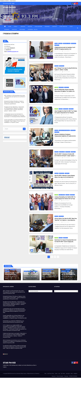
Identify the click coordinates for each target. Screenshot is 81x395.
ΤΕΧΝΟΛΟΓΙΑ (7, 271)
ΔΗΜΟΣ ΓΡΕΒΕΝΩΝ (62, 194)
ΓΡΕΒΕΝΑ (56, 87)
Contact (54, 26)
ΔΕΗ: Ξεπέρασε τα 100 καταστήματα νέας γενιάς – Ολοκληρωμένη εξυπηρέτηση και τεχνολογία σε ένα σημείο (14, 97)
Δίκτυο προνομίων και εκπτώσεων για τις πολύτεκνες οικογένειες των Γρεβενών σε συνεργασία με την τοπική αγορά (15, 341)
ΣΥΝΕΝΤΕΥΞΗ (57, 45)
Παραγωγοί (14, 29)
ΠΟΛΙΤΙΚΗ (30, 26)
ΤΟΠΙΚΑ (15, 26)
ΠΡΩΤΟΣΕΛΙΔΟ (73, 43)
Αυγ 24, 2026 (46, 276)
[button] (77, 27)
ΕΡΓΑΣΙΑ (56, 43)
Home (9, 26)
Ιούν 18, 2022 (58, 243)
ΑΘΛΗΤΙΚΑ (23, 26)
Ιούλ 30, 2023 (58, 157)
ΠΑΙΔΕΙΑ (30, 271)
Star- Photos (63, 26)
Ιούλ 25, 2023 (58, 179)
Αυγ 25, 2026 (8, 276)
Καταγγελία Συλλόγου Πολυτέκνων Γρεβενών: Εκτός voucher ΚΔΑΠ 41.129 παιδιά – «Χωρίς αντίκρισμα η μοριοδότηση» (14, 102)
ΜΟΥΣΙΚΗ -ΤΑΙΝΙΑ (61, 151)
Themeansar (37, 373)
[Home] (5, 26)
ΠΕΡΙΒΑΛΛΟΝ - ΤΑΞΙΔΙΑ (66, 43)
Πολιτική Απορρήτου (60, 376)
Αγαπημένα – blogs (32, 29)
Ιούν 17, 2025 (58, 71)
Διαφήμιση (6, 29)
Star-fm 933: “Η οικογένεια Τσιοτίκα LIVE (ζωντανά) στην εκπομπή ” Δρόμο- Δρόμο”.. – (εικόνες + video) (65, 155)
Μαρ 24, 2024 (58, 93)
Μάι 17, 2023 (58, 222)
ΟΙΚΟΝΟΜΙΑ (60, 43)
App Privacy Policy (50, 373)
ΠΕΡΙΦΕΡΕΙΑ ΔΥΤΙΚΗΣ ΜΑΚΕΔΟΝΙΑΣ (64, 130)
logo (71, 26)
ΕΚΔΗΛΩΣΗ (47, 26)
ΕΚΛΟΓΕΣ (56, 130)
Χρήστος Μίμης (66, 71)
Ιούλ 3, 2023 (58, 200)
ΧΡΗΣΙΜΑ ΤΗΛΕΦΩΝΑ (73, 376)
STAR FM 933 (9, 7)
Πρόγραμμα (22, 29)
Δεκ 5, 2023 (58, 114)
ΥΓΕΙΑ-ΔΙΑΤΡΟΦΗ (38, 26)
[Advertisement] (35, 386)
